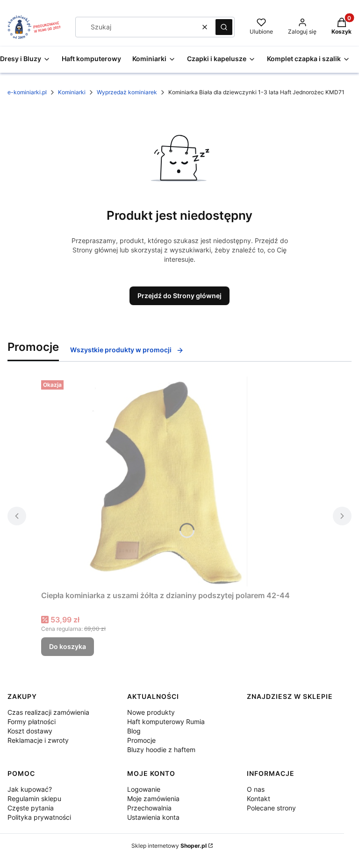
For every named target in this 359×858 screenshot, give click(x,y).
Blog (134, 731)
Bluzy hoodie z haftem (161, 749)
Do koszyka (67, 646)
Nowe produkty (151, 712)
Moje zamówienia (153, 798)
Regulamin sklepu (34, 798)
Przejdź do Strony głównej (179, 296)
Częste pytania (30, 808)
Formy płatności (31, 721)
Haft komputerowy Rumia (166, 721)
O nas (256, 789)
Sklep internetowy (169, 845)
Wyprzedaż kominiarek (127, 92)
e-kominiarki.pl (27, 92)
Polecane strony (271, 808)
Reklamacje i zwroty (38, 740)
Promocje (141, 740)
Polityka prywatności (39, 817)
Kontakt (258, 798)
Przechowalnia (149, 808)
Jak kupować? (29, 789)
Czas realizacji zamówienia (48, 712)
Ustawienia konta (153, 817)
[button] (223, 27)
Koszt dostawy (29, 731)
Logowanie (143, 789)
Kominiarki (72, 92)
